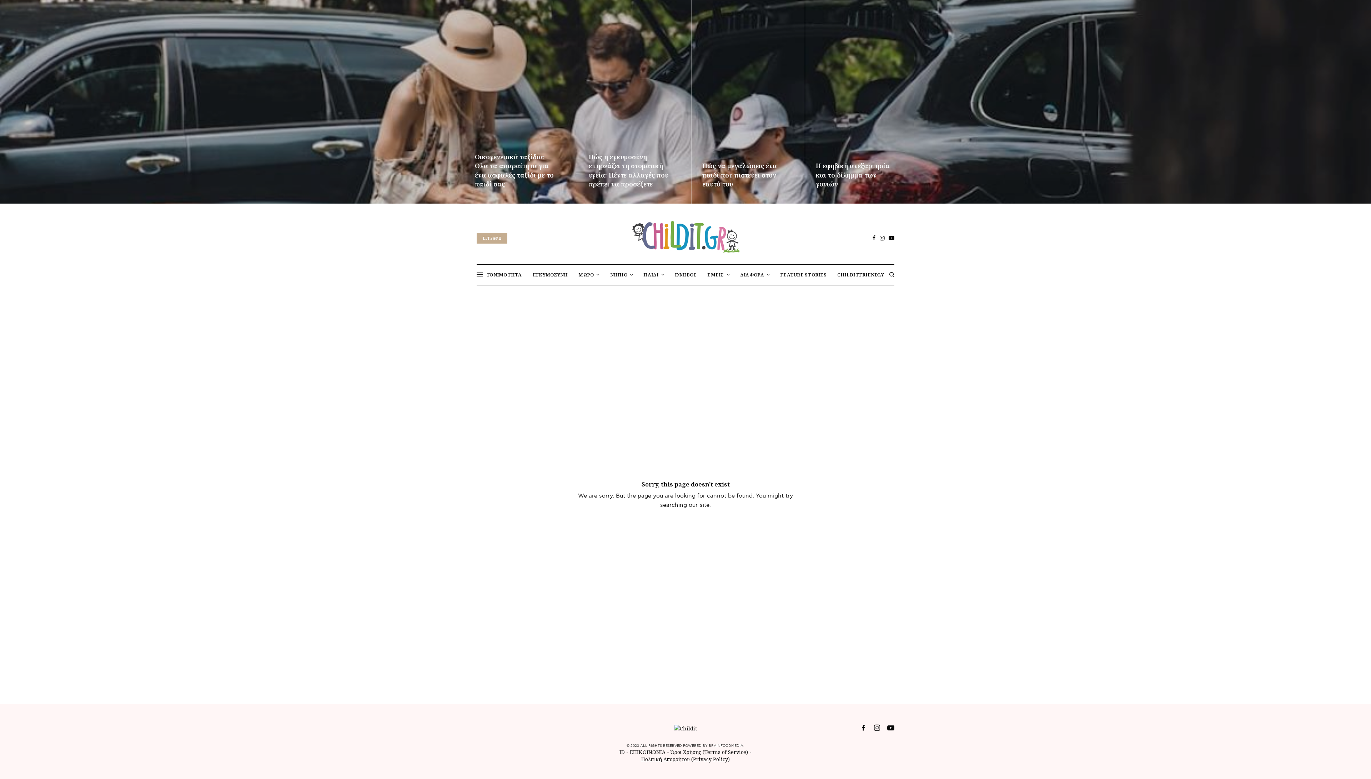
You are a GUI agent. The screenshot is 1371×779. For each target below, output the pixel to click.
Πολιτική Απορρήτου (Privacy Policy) (685, 759)
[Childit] (685, 235)
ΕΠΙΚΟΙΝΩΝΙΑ (648, 752)
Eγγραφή (492, 238)
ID (622, 752)
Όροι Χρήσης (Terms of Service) (709, 752)
